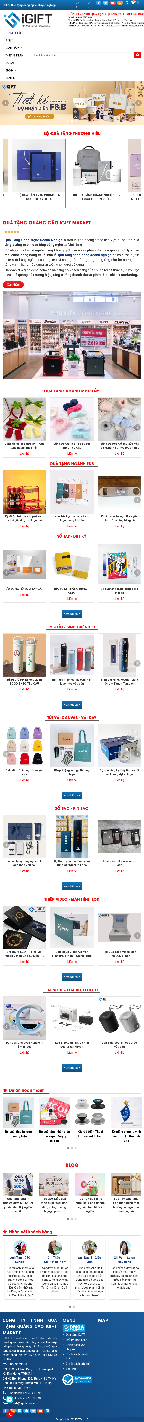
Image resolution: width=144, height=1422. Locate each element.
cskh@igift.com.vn (23, 1403)
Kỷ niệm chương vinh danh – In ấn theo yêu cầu (18, 1136)
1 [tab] (68, 121)
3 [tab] (76, 121)
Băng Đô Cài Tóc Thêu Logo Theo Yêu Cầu (72, 445)
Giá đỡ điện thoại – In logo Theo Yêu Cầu (90, 1134)
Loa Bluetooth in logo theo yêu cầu (119, 1044)
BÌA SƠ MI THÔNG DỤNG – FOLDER (72, 590)
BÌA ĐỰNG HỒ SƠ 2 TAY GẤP (24, 589)
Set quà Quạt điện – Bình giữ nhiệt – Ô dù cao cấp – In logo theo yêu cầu (115, 199)
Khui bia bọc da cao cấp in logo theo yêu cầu (72, 518)
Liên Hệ (10, 77)
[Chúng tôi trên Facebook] (98, 3)
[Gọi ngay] (120, 3)
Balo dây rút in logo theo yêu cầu (25, 772)
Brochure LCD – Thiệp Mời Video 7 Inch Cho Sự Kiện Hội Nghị (24, 954)
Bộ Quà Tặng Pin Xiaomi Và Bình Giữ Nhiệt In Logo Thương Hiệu (72, 863)
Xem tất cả (71, 614)
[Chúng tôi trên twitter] (105, 3)
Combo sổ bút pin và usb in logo (119, 863)
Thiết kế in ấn (14, 55)
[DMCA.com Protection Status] (77, 1328)
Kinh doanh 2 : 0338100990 (25, 1398)
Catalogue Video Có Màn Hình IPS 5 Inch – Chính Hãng (72, 953)
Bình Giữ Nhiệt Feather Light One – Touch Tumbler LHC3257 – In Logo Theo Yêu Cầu (119, 682)
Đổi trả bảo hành (76, 1340)
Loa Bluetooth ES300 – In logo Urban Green (72, 1044)
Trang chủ (13, 32)
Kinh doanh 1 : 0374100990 (25, 1393)
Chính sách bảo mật (79, 1363)
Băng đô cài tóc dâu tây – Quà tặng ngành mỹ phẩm (24, 445)
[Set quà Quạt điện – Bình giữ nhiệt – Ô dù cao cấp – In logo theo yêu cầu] (115, 165)
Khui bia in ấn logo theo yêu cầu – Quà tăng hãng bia (119, 518)
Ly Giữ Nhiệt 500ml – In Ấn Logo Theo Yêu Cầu (126, 1136)
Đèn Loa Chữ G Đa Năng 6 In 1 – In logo (24, 1044)
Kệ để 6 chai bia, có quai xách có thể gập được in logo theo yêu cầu (24, 518)
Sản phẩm (12, 47)
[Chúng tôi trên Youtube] (113, 3)
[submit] (137, 55)
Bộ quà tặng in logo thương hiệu (72, 772)
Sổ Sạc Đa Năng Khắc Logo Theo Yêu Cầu (54, 1134)
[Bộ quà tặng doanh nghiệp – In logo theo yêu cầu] (57, 165)
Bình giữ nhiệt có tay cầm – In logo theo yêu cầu (72, 681)
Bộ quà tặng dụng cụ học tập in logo (119, 590)
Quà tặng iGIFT (75, 1334)
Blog (9, 70)
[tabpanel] (72, 103)
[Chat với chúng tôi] (9, 1399)
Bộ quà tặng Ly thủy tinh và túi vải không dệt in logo (119, 772)
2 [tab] (72, 121)
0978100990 (22, 1388)
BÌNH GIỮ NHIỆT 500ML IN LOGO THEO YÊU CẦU (24, 681)
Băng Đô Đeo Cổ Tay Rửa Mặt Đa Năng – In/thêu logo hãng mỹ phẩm (119, 446)
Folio (9, 40)
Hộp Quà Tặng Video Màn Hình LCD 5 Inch (119, 953)
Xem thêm (13, 284)
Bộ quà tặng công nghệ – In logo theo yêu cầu (24, 863)
